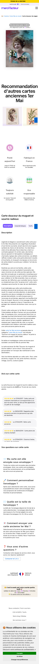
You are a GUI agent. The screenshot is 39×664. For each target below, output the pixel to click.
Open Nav (36, 8)
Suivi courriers (25, 608)
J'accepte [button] (19, 653)
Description (8, 226)
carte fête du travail (15, 332)
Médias (23, 616)
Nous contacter (14, 608)
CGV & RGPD (17, 612)
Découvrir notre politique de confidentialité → (19, 649)
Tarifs (31, 226)
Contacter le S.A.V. (12, 559)
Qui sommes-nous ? (19, 620)
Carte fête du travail (15, 16)
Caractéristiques (20, 226)
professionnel (24, 4)
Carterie (6, 16)
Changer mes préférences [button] (19, 659)
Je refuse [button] (20, 656)
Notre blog (16, 616)
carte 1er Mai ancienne (13, 330)
